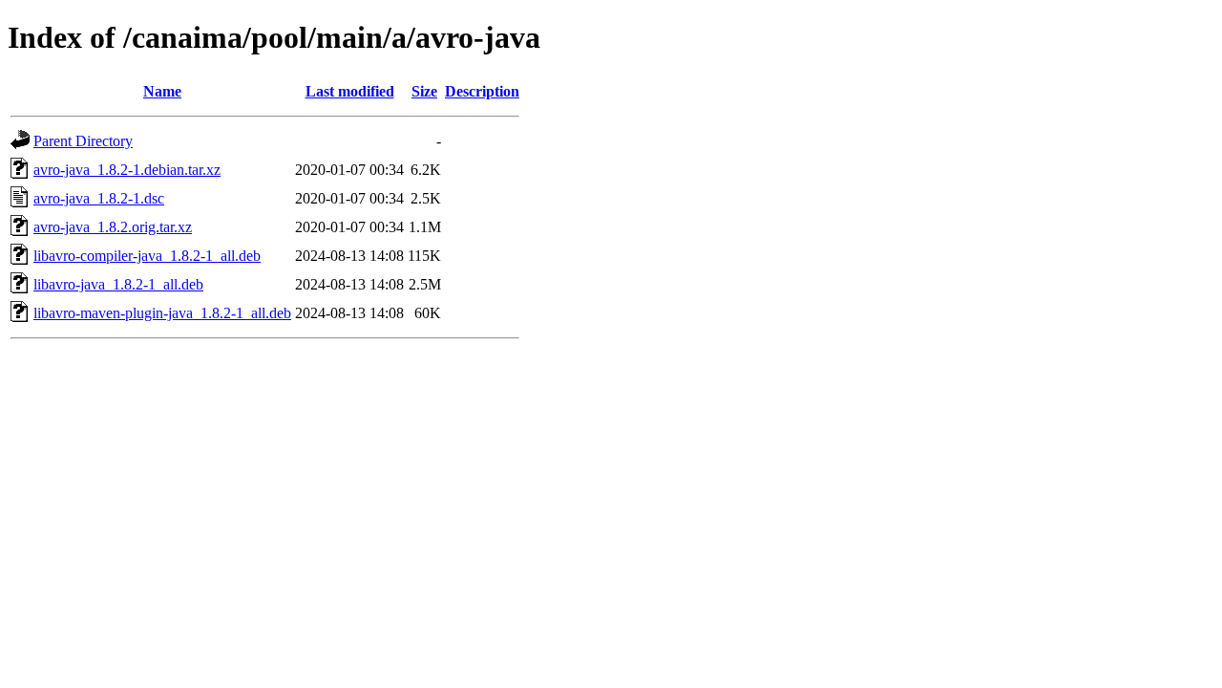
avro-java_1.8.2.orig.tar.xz (112, 227)
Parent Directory (83, 141)
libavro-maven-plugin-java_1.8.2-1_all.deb (162, 313)
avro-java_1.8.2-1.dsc (98, 198)
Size (424, 91)
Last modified (350, 91)
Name (162, 91)
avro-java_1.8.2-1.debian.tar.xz (127, 169)
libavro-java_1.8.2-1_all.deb (118, 284)
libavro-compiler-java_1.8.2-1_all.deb (147, 255)
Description (482, 91)
